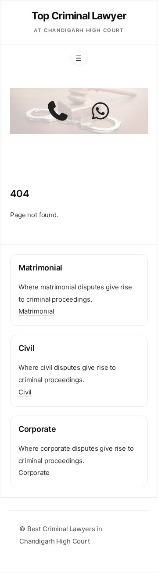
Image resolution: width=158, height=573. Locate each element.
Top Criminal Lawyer (79, 15)
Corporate (34, 472)
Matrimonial (36, 311)
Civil (25, 392)
